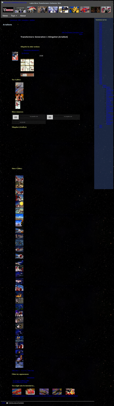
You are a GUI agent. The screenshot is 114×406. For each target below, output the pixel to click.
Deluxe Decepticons (109, 115)
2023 (100, 24)
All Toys (108, 88)
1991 (100, 75)
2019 (100, 30)
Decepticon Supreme (109, 123)
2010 (100, 45)
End (32, 370)
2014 (100, 39)
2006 (100, 51)
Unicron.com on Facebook (16, 403)
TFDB (41, 55)
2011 (100, 43)
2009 (100, 47)
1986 (100, 83)
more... (81, 34)
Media (104, 85)
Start (13, 370)
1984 (100, 127)
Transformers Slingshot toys (31, 50)
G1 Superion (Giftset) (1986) (21, 380)
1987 (100, 80)
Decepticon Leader (109, 119)
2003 (100, 56)
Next (29, 370)
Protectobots (109, 95)
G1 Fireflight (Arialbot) (18, 396)
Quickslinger (30, 377)
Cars (107, 96)
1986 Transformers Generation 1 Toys (72, 32)
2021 (100, 27)
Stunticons (109, 109)
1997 (100, 66)
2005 (100, 53)
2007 (100, 50)
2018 (100, 32)
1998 (100, 64)
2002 (100, 58)
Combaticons (110, 111)
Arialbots (109, 93)
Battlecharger (110, 108)
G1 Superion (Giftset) (72, 396)
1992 (100, 74)
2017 (100, 34)
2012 (100, 42)
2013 (100, 40)
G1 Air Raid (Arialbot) (58, 396)
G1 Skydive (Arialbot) (45, 396)
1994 (100, 71)
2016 (100, 35)
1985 (100, 125)
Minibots (108, 92)
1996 (100, 67)
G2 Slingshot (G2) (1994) (20, 382)
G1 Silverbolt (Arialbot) (32, 396)
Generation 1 (106, 87)
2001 (100, 59)
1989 (100, 79)
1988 (100, 82)
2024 (100, 22)
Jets (107, 112)
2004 (100, 55)
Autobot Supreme (108, 102)
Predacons (109, 117)
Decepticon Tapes (109, 105)
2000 (100, 61)
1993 (100, 72)
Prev (16, 370)
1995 (100, 69)
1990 (100, 77)
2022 (100, 26)
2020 (100, 29)
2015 (100, 37)
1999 (100, 63)
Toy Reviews (25, 53)
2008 (100, 48)
